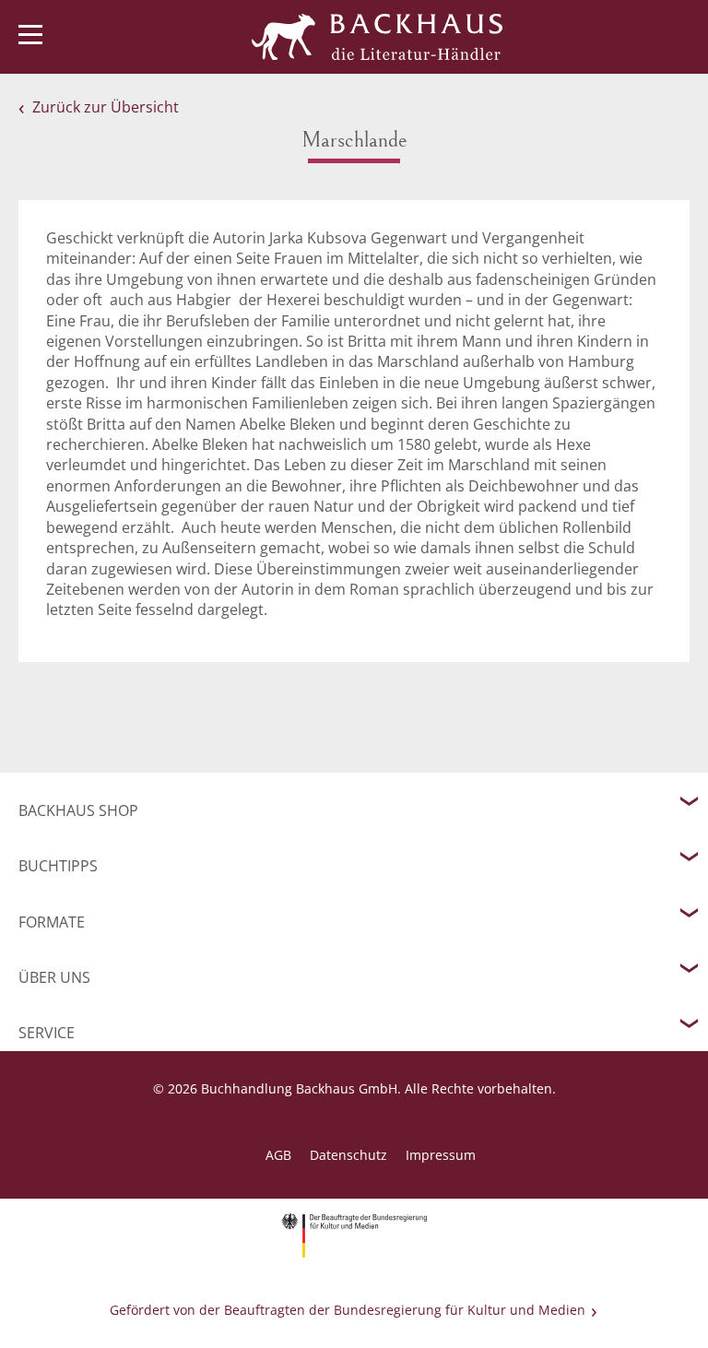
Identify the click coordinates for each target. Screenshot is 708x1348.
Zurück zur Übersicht (105, 107)
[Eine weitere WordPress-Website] (377, 37)
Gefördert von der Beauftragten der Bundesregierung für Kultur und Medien (347, 1309)
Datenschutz (348, 1155)
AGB (278, 1155)
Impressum (441, 1155)
